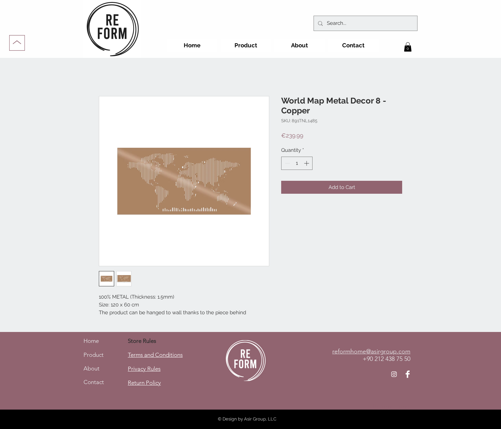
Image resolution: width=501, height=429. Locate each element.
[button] (408, 46)
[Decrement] (286, 163)
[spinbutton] (297, 163)
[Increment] (307, 163)
